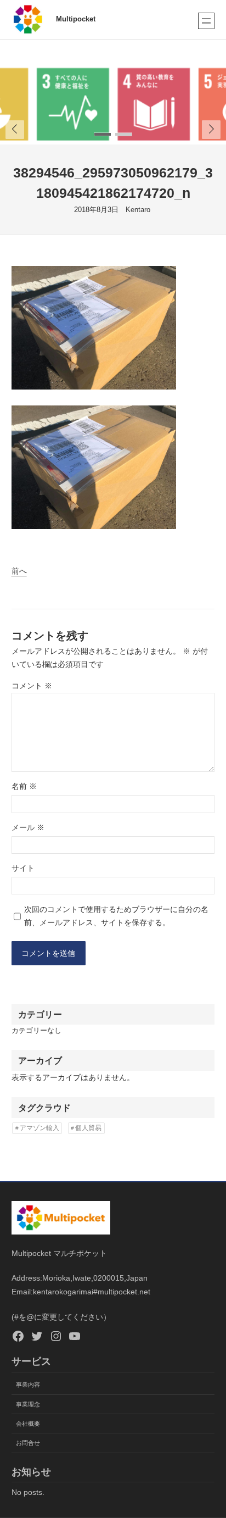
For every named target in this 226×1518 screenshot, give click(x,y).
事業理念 (28, 1404)
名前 (24, 786)
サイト (23, 868)
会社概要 (28, 1423)
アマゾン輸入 (39, 1128)
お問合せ (28, 1442)
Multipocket (75, 19)
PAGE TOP (210, 1463)
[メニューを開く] (206, 21)
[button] (211, 129)
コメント (32, 685)
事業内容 (28, 1384)
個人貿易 (88, 1128)
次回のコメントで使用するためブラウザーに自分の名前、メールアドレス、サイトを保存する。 (116, 916)
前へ (19, 570)
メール (28, 827)
